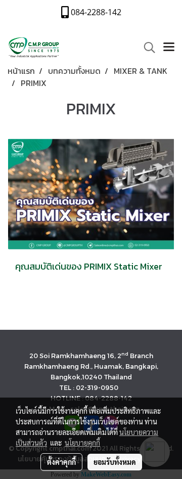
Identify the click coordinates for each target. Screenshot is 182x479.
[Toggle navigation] (169, 47)
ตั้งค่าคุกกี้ (61, 461)
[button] (146, 47)
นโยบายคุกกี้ (82, 442)
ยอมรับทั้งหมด (115, 461)
